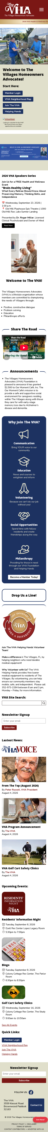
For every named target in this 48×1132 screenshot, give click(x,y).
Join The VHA (12, 105)
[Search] (43, 703)
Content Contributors (14, 1129)
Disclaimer (31, 1124)
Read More (8, 225)
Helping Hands (13, 111)
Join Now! (40, 1119)
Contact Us (36, 1105)
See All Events (9, 1025)
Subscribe (9, 727)
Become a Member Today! (24, 577)
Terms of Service (24, 1126)
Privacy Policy (18, 1124)
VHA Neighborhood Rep (18, 99)
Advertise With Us (35, 1129)
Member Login (13, 93)
